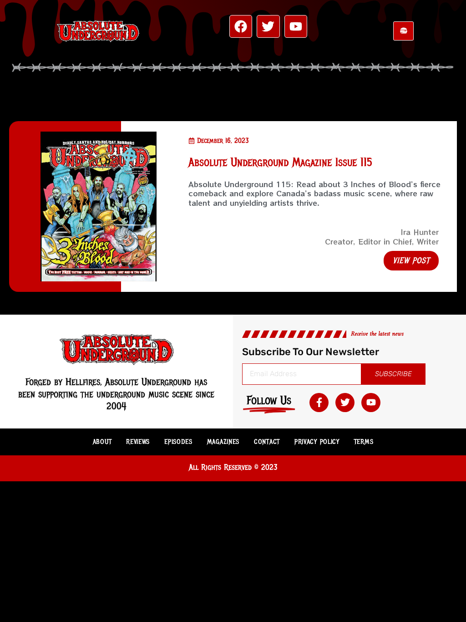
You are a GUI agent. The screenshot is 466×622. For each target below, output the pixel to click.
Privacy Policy (316, 442)
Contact (267, 442)
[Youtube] (295, 26)
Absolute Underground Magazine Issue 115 (280, 162)
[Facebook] (240, 26)
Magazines (223, 442)
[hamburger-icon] (403, 31)
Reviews (138, 442)
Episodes (178, 442)
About (102, 442)
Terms (364, 442)
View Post (411, 260)
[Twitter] (268, 26)
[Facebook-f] (319, 402)
